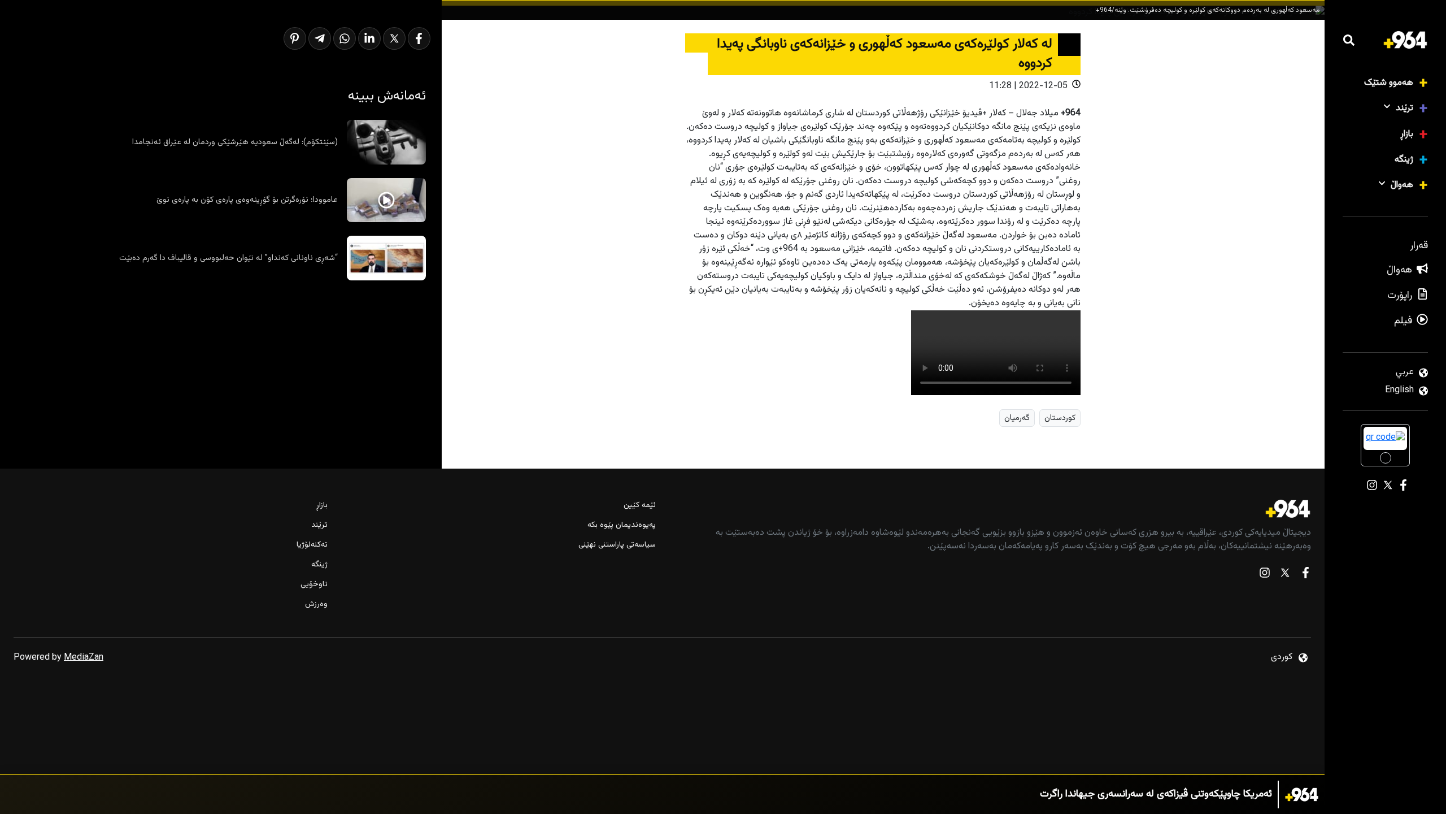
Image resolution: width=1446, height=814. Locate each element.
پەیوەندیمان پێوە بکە (621, 525)
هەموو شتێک (1388, 83)
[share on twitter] (394, 38)
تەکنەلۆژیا (312, 545)
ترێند (1404, 108)
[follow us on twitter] (1285, 575)
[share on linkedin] (369, 38)
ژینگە (1404, 160)
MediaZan (83, 658)
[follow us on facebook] (1305, 575)
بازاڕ (1406, 134)
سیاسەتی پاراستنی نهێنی (616, 545)
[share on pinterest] (295, 38)
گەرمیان (1017, 418)
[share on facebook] (419, 38)
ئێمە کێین (639, 506)
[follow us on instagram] (1264, 575)
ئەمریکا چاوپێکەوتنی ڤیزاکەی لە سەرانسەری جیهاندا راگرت (1156, 794)
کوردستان (1059, 418)
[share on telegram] (319, 38)
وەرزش (316, 604)
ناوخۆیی (314, 585)
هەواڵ (1402, 185)
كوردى (1281, 657)
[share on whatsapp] (344, 38)
